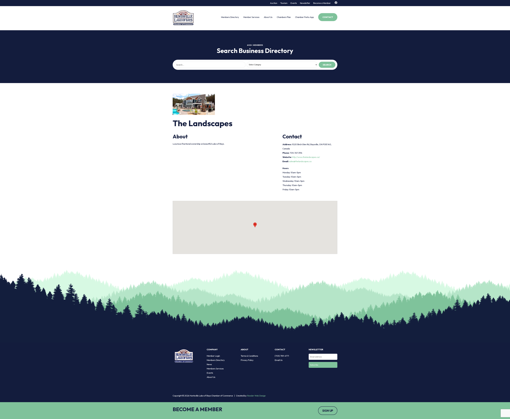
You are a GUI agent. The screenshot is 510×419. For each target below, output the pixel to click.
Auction (273, 3)
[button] (255, 225)
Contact (327, 17)
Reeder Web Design (256, 395)
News (209, 364)
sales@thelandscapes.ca (300, 161)
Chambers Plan (284, 17)
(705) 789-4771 (282, 356)
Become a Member (322, 3)
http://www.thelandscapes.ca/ (306, 157)
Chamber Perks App (304, 17)
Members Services (215, 368)
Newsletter (305, 3)
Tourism (283, 3)
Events (293, 3)
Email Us (278, 360)
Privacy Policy (247, 360)
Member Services (251, 17)
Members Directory (230, 17)
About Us (268, 17)
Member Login (213, 356)
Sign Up (327, 410)
